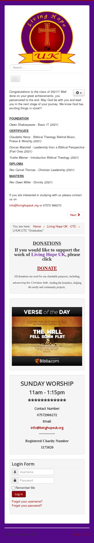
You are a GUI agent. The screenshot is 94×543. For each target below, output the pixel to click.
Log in (19, 494)
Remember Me (25, 488)
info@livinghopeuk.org (24, 205)
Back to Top (81, 534)
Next (73, 215)
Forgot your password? (27, 505)
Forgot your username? (27, 501)
